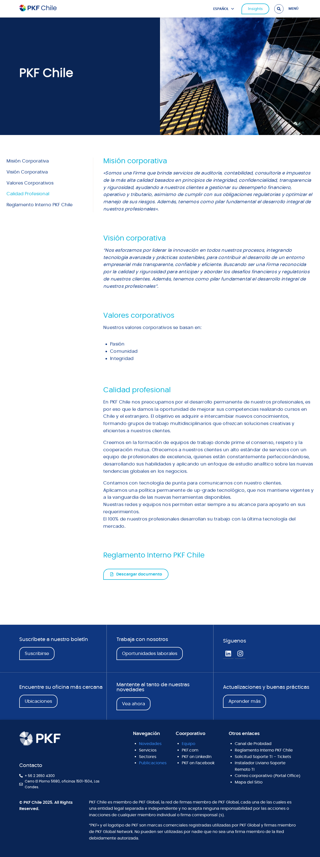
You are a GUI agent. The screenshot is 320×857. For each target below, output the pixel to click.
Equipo (188, 743)
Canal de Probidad (253, 743)
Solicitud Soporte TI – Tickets (263, 756)
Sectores (147, 756)
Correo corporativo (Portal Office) (267, 775)
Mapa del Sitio (248, 782)
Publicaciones (152, 763)
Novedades (150, 743)
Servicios (147, 750)
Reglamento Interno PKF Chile (264, 750)
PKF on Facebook (198, 763)
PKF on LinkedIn (197, 756)
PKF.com (190, 750)
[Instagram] (240, 653)
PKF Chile (46, 73)
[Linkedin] (228, 653)
